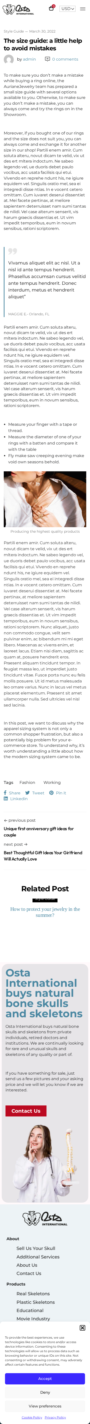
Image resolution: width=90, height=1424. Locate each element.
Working (52, 782)
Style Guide (14, 31)
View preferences (45, 1406)
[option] (45, 910)
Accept (45, 1378)
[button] (82, 1327)
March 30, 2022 (42, 31)
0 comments (65, 59)
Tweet (38, 793)
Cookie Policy (32, 1417)
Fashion (27, 782)
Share (14, 793)
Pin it (61, 793)
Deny (45, 1392)
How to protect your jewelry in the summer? (45, 912)
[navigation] (68, 9)
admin (26, 59)
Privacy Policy (55, 1417)
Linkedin (19, 798)
